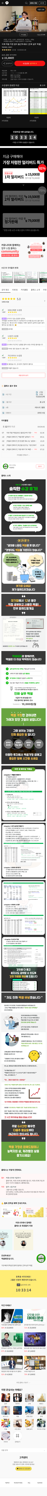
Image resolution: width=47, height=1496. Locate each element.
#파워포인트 (20, 40)
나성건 (10, 336)
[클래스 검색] (26, 3)
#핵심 (32, 40)
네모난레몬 (12, 310)
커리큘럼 (23, 34)
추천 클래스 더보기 (22, 1382)
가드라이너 (12, 355)
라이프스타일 (41, 1429)
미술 (5, 1429)
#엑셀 (5, 40)
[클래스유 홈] (7, 3)
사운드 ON (41, 9)
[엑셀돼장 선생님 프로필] (41, 1258)
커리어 (6, 1442)
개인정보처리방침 (18, 1483)
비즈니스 (5, 1416)
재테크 (41, 1404)
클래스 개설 (33, 3)
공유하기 (9, 63)
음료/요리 (29, 1429)
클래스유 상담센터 (24, 1469)
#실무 (14, 40)
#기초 (9, 40)
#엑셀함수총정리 (9, 41)
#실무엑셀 (28, 41)
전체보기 (17, 1442)
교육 (29, 1404)
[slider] (26, 30)
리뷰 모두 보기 (23, 375)
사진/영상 (18, 1429)
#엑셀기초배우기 (19, 41)
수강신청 (30, 63)
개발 (17, 1416)
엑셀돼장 (4, 47)
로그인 (42, 3)
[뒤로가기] (3, 3)
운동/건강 (29, 1416)
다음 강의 (40, 34)
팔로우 (10, 47)
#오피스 (27, 40)
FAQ (29, 1483)
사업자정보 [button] (39, 1483)
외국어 (18, 1404)
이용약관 (7, 1483)
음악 (5, 1404)
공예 (41, 1416)
